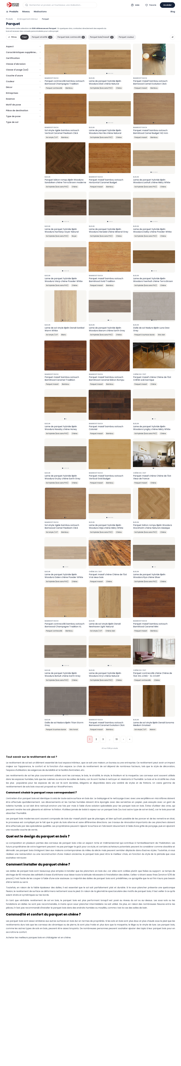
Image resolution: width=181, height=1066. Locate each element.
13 (117, 739)
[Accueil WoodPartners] (13, 5)
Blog (173, 11)
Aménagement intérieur (27, 19)
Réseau (26, 11)
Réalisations (40, 11)
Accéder (167, 5)
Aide (137, 5)
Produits (13, 11)
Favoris (152, 5)
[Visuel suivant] (83, 59)
